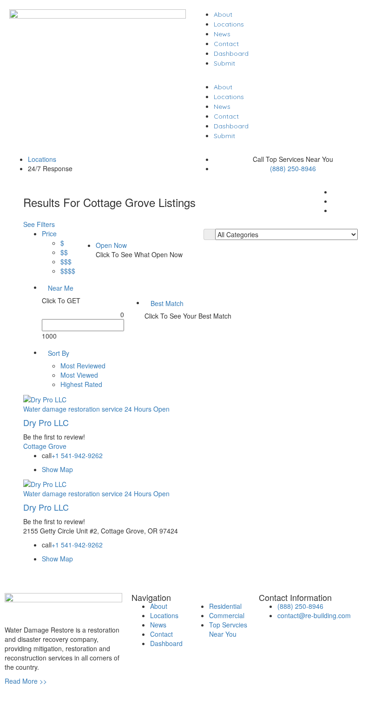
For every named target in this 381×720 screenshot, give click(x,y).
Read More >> (26, 681)
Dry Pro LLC (46, 422)
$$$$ (67, 270)
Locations (229, 24)
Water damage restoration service (73, 408)
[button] (283, 77)
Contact (226, 44)
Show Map (57, 469)
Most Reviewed (82, 365)
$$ (64, 252)
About (223, 14)
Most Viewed (79, 375)
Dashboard (231, 53)
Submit (224, 63)
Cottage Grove (44, 446)
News (222, 34)
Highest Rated (81, 384)
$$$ (66, 261)
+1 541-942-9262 (77, 455)
